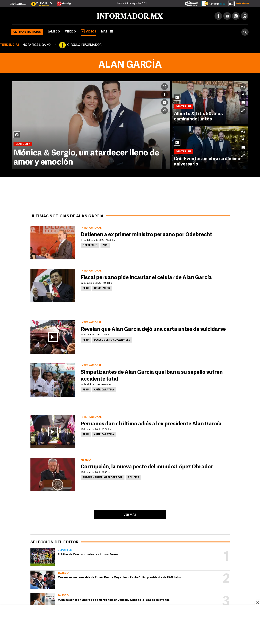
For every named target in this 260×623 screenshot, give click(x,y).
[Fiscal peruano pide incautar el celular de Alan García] (52, 284)
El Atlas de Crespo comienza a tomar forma (88, 554)
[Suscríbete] (237, 2)
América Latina (104, 389)
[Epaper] (212, 2)
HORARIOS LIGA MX (37, 44)
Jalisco (54, 31)
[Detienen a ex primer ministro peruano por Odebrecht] (52, 241)
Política (133, 477)
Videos (91, 31)
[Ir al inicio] (56, 15)
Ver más (130, 514)
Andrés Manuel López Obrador (103, 477)
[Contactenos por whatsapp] (244, 15)
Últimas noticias (27, 31)
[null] (42, 556)
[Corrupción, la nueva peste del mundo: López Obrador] (52, 474)
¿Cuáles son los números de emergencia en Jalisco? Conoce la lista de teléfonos (114, 599)
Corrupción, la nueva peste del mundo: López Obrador (147, 466)
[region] (130, 614)
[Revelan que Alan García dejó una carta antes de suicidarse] (52, 336)
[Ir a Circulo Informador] (39, 2)
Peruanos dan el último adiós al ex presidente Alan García (151, 423)
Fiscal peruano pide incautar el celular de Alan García (146, 277)
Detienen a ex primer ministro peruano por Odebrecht (146, 234)
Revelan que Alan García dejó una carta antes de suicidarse (153, 328)
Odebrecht (90, 245)
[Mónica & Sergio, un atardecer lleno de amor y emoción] (91, 124)
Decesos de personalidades (112, 339)
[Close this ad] (257, 602)
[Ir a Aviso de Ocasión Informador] (18, 2)
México (70, 31)
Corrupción (102, 288)
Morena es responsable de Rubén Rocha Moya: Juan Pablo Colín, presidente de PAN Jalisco (120, 577)
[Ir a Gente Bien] (62, 2)
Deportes (65, 549)
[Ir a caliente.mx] (191, 2)
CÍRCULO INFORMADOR (84, 44)
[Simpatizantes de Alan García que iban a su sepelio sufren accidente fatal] (52, 379)
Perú (105, 245)
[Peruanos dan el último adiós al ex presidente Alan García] (52, 431)
